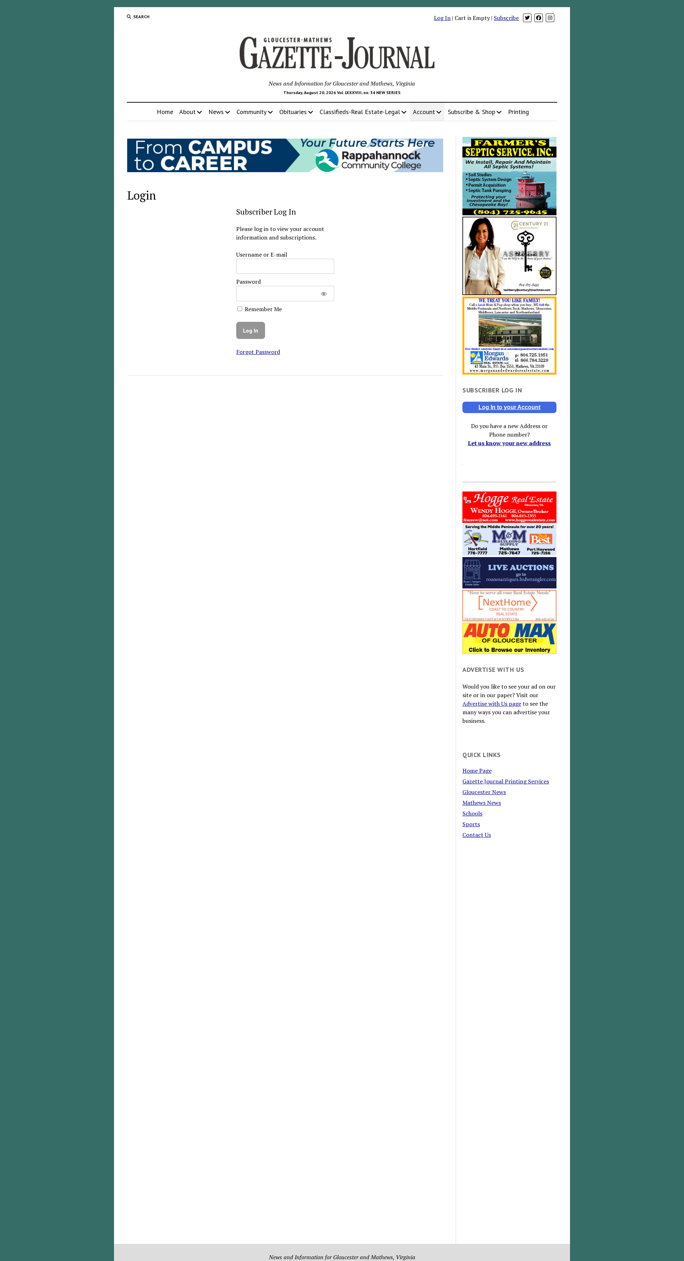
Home (165, 112)
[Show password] (324, 293)
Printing (518, 112)
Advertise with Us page (491, 703)
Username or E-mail (261, 254)
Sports (471, 824)
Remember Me (262, 309)
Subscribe (506, 18)
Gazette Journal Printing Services (505, 781)
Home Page (477, 770)
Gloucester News (484, 792)
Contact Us (476, 835)
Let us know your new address (509, 443)
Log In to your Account (509, 407)
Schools (472, 813)
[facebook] (538, 18)
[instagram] (550, 18)
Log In (442, 18)
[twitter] (527, 18)
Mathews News (481, 803)
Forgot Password (258, 352)
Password (248, 281)
